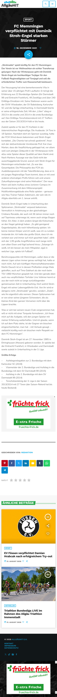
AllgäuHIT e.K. (19, 639)
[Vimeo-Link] (10, 4)
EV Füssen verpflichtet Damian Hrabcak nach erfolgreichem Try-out (28, 554)
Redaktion (27, 453)
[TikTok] (9, 655)
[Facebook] (16, 655)
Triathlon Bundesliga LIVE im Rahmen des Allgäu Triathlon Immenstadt (23, 614)
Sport (28, 20)
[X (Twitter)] (5, 655)
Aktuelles (10, 606)
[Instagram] (13, 655)
